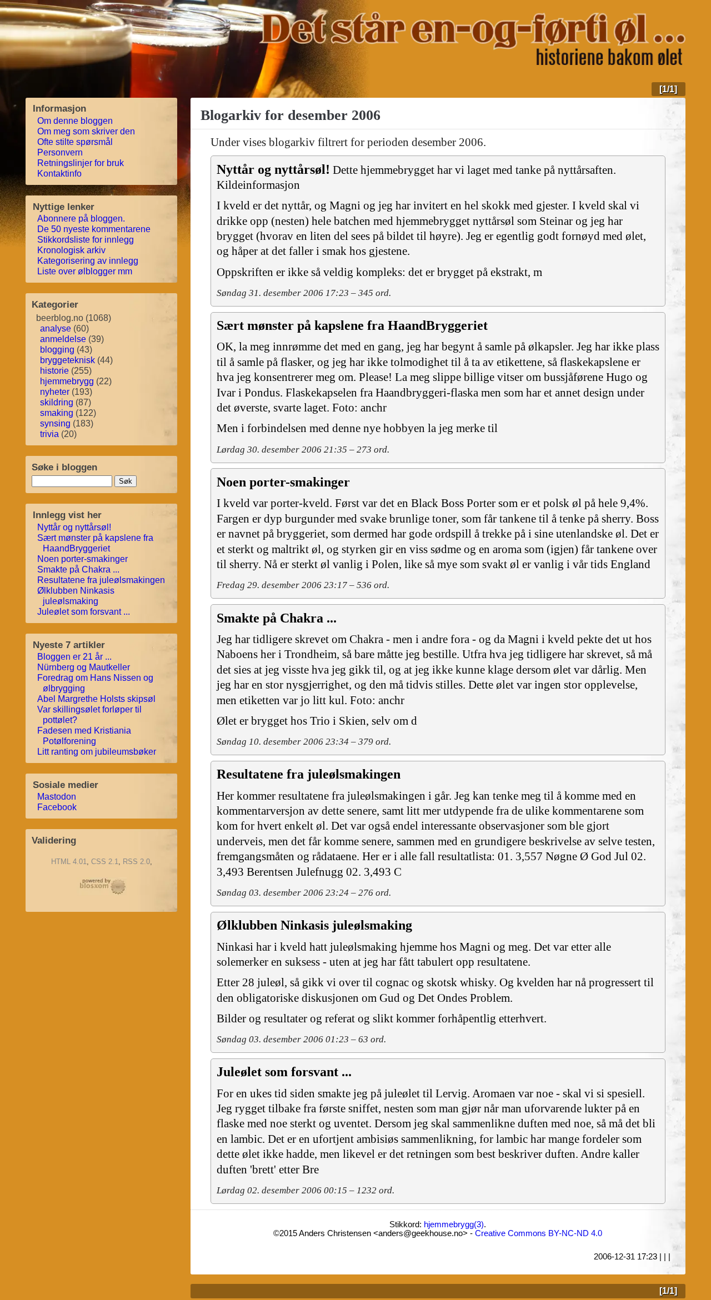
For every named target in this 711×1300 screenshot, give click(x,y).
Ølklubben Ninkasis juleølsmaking (76, 596)
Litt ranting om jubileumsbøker (97, 751)
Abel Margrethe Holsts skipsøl (97, 699)
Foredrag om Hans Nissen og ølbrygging (95, 683)
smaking (56, 413)
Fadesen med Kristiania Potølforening (84, 736)
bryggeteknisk (67, 360)
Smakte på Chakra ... (78, 569)
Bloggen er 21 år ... (75, 656)
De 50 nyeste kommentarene (94, 229)
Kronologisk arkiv (72, 250)
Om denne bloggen (75, 121)
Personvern (60, 152)
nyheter (54, 391)
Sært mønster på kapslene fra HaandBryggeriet (95, 543)
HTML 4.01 (69, 861)
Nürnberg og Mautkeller (84, 667)
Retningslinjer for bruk (81, 163)
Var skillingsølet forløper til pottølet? (90, 715)
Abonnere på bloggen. (81, 218)
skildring (56, 402)
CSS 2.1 (104, 861)
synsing (55, 423)
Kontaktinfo (60, 173)
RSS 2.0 (136, 861)
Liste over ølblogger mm (85, 271)
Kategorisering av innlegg (88, 260)
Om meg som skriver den (86, 131)
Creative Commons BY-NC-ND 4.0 (538, 1233)
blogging (57, 349)
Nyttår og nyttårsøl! (74, 527)
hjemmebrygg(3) (454, 1224)
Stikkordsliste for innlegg (86, 239)
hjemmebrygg (67, 381)
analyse (55, 328)
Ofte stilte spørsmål (75, 142)
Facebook (57, 807)
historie (54, 370)
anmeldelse (63, 339)
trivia (49, 434)
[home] (472, 61)
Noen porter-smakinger (83, 559)
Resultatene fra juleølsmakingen (101, 580)
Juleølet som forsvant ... (84, 611)
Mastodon (57, 796)
